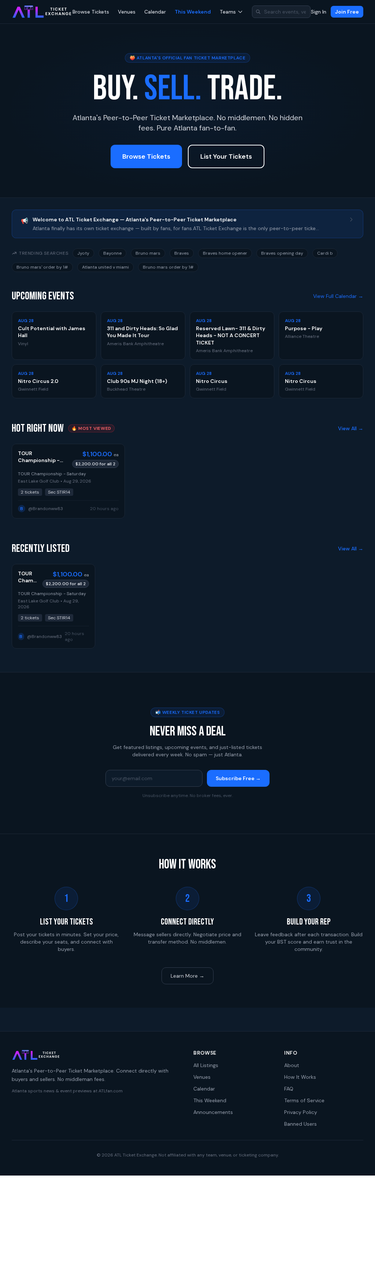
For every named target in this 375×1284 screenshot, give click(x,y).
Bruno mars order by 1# (168, 267)
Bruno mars (147, 253)
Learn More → (187, 976)
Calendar (155, 11)
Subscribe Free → (238, 778)
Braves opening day (282, 253)
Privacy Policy (300, 1112)
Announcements (213, 1112)
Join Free (347, 11)
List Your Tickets (226, 156)
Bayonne (112, 253)
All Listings (205, 1065)
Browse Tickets (91, 11)
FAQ (288, 1088)
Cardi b (325, 253)
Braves (181, 253)
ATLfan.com (111, 1091)
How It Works (300, 1077)
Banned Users (300, 1124)
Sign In (318, 11)
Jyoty (83, 253)
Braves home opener (225, 253)
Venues (126, 11)
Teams (228, 11)
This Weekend (193, 11)
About (291, 1065)
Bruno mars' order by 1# (42, 267)
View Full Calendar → (338, 296)
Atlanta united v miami (105, 267)
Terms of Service (304, 1100)
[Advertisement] (187, 1229)
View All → (350, 428)
